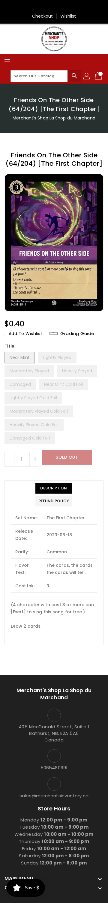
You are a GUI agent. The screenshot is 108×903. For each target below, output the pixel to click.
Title (9, 346)
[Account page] (87, 76)
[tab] (53, 488)
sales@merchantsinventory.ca (54, 796)
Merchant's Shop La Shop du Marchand (54, 118)
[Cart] (99, 76)
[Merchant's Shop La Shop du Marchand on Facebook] (54, 6)
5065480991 (54, 767)
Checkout (42, 16)
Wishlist (68, 16)
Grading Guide (77, 334)
